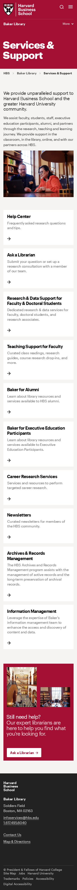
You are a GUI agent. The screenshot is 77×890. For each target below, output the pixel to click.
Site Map (9, 873)
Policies (27, 878)
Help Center (19, 216)
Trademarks (11, 878)
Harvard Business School (10, 786)
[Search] (62, 7)
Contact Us (12, 835)
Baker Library (14, 24)
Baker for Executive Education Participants (36, 430)
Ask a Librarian (21, 254)
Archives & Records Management (26, 555)
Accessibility (45, 878)
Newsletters (19, 514)
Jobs (22, 873)
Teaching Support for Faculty (35, 346)
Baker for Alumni (23, 389)
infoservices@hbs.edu (21, 817)
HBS (6, 73)
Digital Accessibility (17, 884)
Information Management (31, 611)
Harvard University (40, 873)
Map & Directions (16, 841)
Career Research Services (32, 476)
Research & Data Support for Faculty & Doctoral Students (34, 301)
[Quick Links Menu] (70, 7)
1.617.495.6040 (15, 823)
